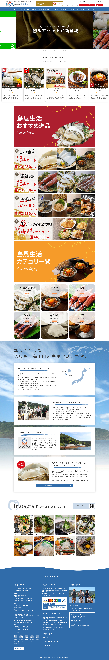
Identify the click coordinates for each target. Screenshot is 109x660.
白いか (57, 9)
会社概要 (92, 2)
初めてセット (49, 9)
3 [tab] (48, 50)
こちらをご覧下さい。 (47, 637)
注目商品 (26, 9)
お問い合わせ (100, 2)
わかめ (82, 9)
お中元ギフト (18, 9)
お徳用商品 (40, 9)
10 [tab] (63, 50)
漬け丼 (73, 9)
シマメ (67, 9)
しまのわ (33, 9)
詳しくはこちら (18, 648)
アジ (77, 9)
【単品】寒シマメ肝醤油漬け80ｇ (100, 88)
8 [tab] (59, 50)
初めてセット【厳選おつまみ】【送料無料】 (56, 88)
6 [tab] (54, 50)
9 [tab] (61, 50)
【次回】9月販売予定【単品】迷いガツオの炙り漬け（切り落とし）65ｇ (77, 88)
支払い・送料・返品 (83, 2)
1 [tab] (43, 50)
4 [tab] (50, 50)
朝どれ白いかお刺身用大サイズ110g (12, 88)
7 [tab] (56, 50)
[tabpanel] (54, 30)
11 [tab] (65, 50)
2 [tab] (45, 50)
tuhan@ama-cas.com (82, 621)
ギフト (87, 9)
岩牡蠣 (62, 9)
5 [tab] (52, 50)
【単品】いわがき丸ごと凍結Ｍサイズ (34, 88)
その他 (93, 9)
